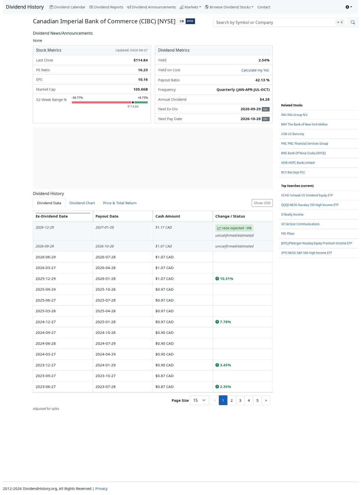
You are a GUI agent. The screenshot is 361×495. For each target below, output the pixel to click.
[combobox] (280, 22)
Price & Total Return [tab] (120, 202)
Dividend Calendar (69, 6)
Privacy (101, 488)
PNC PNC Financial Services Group (304, 143)
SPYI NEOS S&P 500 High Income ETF (306, 253)
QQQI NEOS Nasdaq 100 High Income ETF (309, 205)
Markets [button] (191, 6)
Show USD (262, 203)
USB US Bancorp (292, 134)
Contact (263, 6)
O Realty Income (292, 214)
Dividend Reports (108, 6)
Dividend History (25, 6)
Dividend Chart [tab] (82, 202)
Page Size (180, 400)
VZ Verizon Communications (300, 224)
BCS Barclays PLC (293, 172)
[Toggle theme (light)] (349, 7)
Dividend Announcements (154, 6)
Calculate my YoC (255, 70)
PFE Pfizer (288, 234)
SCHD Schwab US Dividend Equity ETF (307, 195)
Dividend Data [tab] (49, 202)
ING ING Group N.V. (294, 115)
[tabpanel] (153, 311)
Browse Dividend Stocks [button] (230, 6)
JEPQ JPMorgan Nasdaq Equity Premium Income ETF (316, 243)
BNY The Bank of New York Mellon (304, 124)
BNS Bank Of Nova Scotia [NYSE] (303, 153)
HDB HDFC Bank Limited (298, 163)
